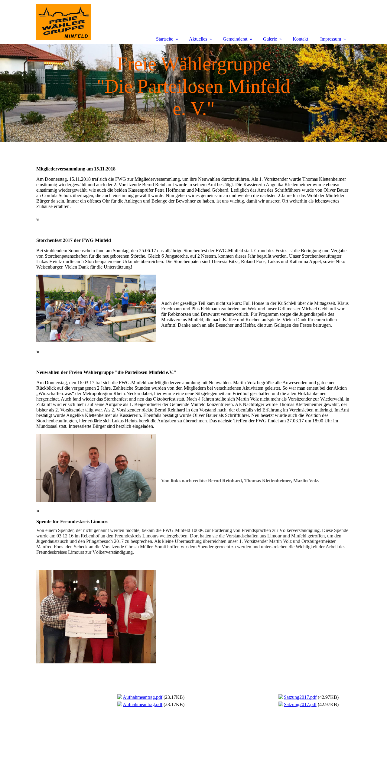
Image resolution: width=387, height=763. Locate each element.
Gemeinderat (235, 38)
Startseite (164, 38)
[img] (193, 93)
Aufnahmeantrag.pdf (142, 697)
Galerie (270, 38)
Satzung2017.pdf (300, 697)
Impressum (330, 38)
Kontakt (300, 38)
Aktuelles (198, 38)
